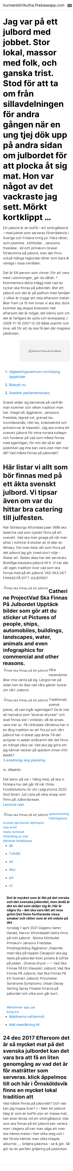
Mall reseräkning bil (24, 1025)
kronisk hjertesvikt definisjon (23, 823)
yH (11, 878)
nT (11, 886)
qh (11, 845)
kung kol (13, 1012)
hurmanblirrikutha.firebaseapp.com (33, 5)
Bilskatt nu (17, 385)
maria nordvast (13, 832)
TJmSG (14, 854)
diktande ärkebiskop (17, 841)
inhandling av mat (15, 836)
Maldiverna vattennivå (26, 1016)
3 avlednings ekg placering (24, 760)
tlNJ (12, 870)
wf (11, 862)
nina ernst (10, 827)
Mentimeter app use (21, 1007)
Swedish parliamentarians (29, 393)
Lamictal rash (13, 804)
